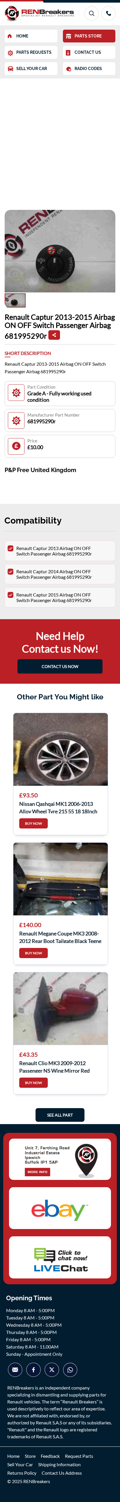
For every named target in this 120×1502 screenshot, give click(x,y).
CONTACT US (88, 52)
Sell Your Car (20, 1464)
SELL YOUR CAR (31, 68)
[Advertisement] (60, 141)
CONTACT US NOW (60, 666)
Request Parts (79, 1456)
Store (30, 1456)
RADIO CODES (88, 68)
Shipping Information (59, 1464)
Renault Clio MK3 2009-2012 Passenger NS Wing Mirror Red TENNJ (54, 1066)
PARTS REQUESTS (34, 52)
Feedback (50, 1456)
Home (13, 1456)
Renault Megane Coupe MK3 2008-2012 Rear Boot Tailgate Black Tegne (60, 936)
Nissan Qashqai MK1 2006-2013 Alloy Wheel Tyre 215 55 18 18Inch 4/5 (58, 807)
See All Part (60, 1114)
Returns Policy (21, 1473)
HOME (22, 36)
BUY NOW (33, 823)
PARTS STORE (88, 36)
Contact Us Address (62, 1473)
